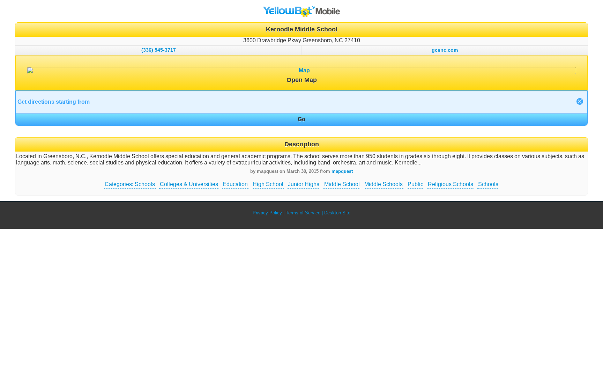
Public (415, 184)
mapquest (342, 171)
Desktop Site (337, 212)
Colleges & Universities (189, 184)
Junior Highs (303, 184)
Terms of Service (303, 212)
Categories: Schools (130, 184)
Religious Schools (450, 184)
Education (235, 184)
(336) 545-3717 (158, 50)
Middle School (342, 184)
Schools (488, 184)
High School (268, 184)
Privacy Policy (267, 212)
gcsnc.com (445, 50)
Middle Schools (383, 184)
